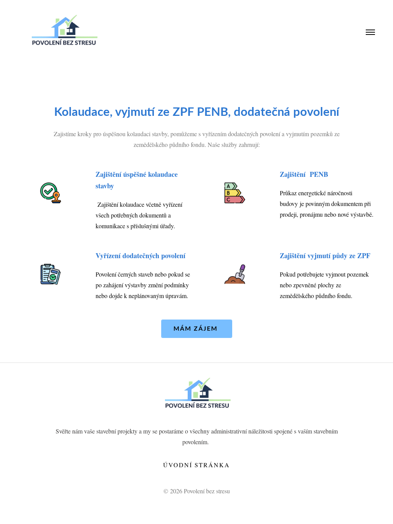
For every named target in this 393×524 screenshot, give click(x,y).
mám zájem (196, 329)
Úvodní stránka (196, 465)
